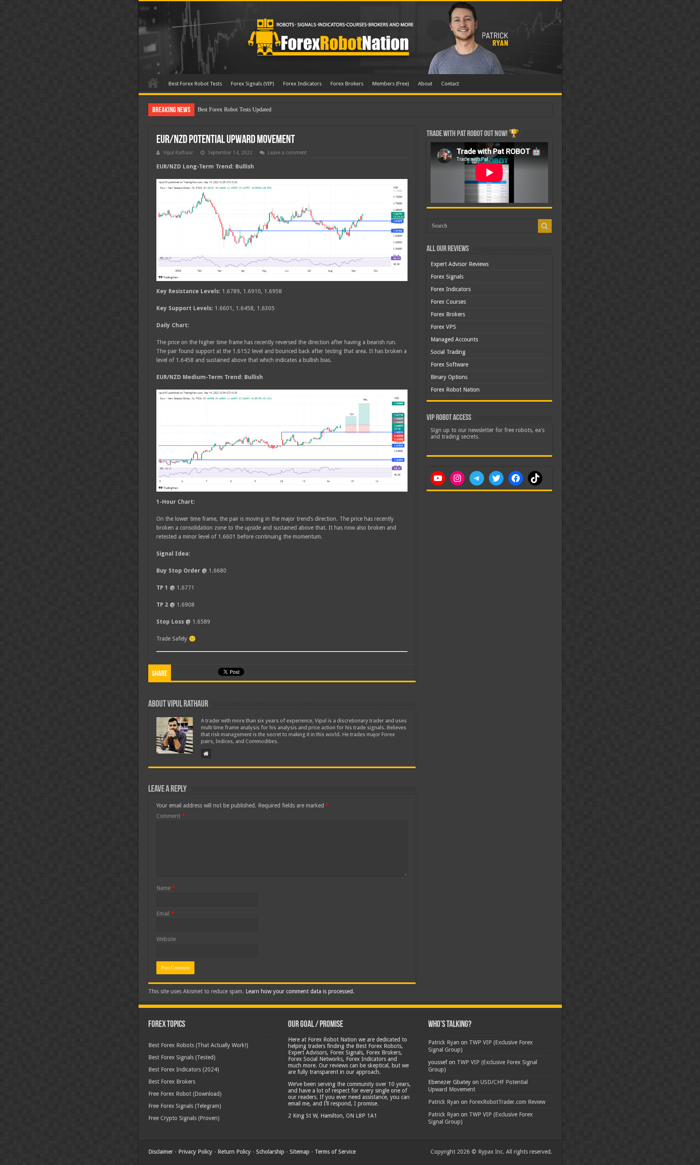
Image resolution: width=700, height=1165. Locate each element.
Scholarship (270, 1151)
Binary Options (449, 377)
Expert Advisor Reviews (460, 264)
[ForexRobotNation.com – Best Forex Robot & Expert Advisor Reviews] (350, 37)
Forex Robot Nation (455, 389)
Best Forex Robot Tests (195, 84)
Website (166, 939)
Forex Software (449, 364)
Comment (170, 816)
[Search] (545, 226)
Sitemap (299, 1151)
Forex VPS (443, 327)
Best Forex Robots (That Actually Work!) (198, 1045)
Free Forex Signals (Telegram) (184, 1106)
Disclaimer (160, 1151)
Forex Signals (447, 276)
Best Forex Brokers (171, 1081)
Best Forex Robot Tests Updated (234, 109)
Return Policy (234, 1151)
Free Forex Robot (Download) (185, 1093)
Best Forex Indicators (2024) (183, 1069)
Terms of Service (335, 1151)
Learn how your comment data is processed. (299, 991)
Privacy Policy (195, 1151)
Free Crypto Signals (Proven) (184, 1118)
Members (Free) (390, 84)
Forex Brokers (347, 84)
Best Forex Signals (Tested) (182, 1057)
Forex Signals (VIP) (252, 84)
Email (165, 913)
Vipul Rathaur (178, 152)
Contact (450, 84)
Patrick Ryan (443, 1042)
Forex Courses (448, 301)
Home (153, 82)
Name (165, 888)
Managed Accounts (454, 339)
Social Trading (448, 352)
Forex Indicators (302, 84)
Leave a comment (287, 152)
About (425, 84)
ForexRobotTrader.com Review (507, 1102)
